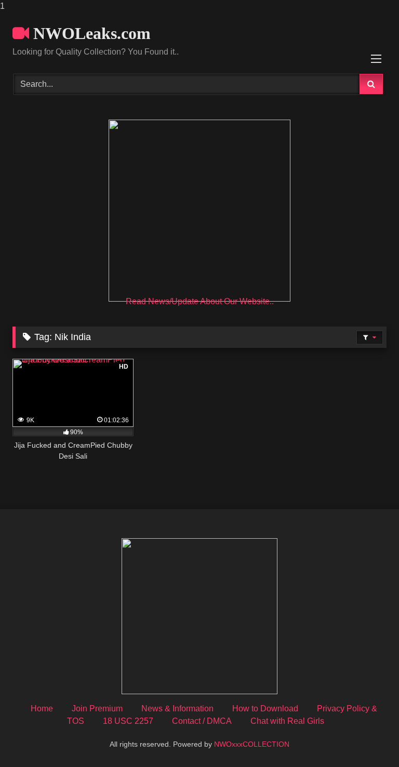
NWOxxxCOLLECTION (251, 744)
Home (42, 708)
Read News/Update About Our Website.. (200, 301)
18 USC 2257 (128, 721)
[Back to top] (366, 738)
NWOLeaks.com (90, 33)
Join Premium (97, 708)
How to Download (265, 708)
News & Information (177, 708)
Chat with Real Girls (287, 721)
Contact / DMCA (202, 721)
